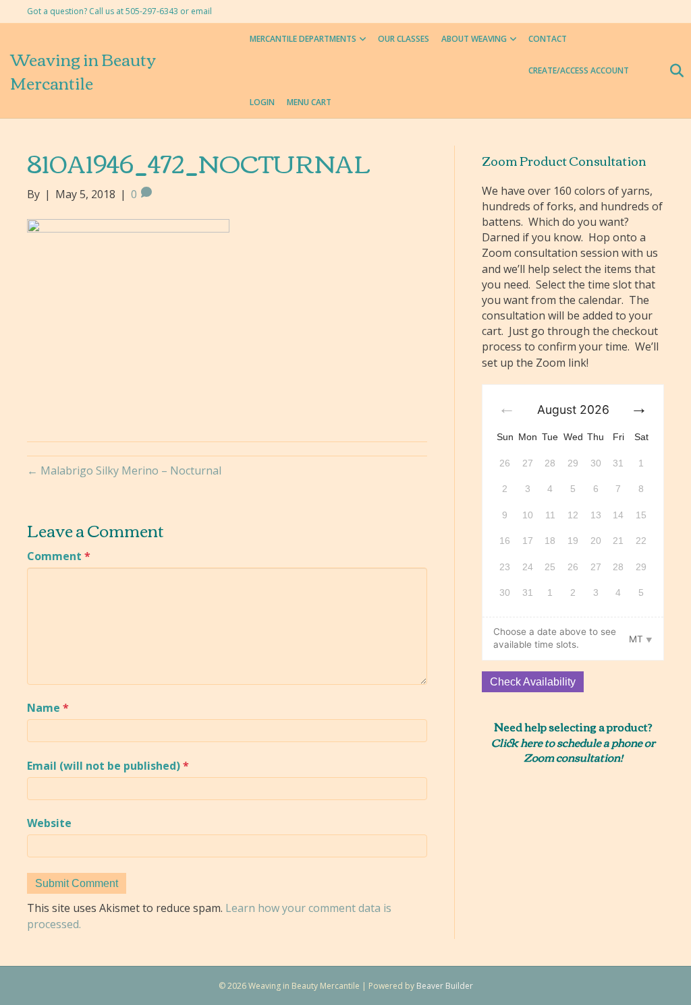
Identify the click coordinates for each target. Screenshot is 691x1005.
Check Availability (533, 682)
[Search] (672, 70)
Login (262, 102)
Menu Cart (309, 102)
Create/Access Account (578, 70)
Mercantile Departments (303, 38)
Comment (58, 556)
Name (48, 707)
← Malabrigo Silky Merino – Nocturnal (124, 470)
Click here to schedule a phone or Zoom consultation (573, 749)
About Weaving (474, 38)
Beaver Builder (444, 986)
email (201, 11)
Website (49, 823)
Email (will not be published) (108, 765)
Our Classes (403, 38)
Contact (547, 38)
